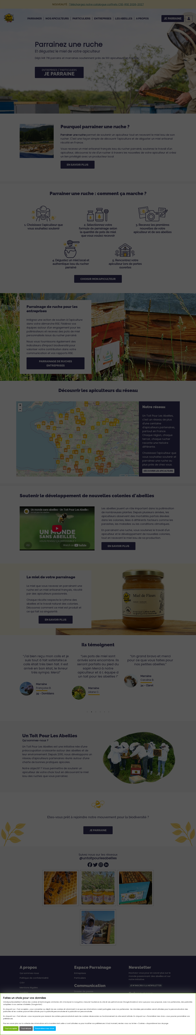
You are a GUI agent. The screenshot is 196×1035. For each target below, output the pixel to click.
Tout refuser (26, 1028)
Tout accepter (11, 1028)
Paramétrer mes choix (44, 1028)
